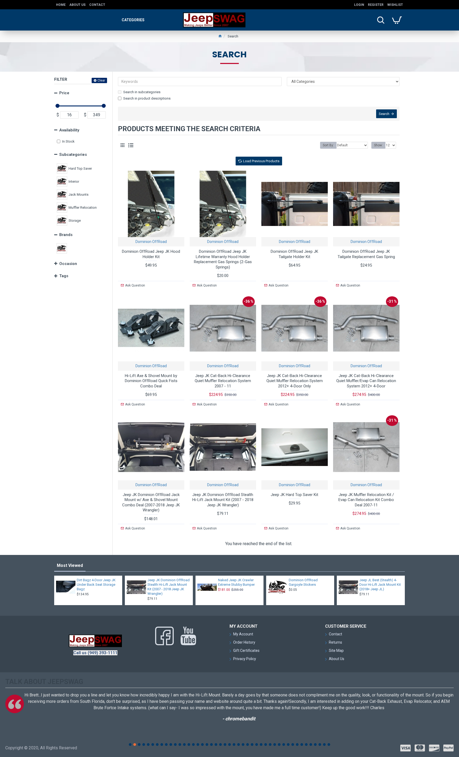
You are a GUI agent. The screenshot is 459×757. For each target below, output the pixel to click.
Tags (63, 275)
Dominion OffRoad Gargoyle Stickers (303, 582)
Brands (66, 234)
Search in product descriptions (147, 98)
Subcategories (73, 154)
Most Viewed (70, 565)
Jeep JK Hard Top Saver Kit (294, 494)
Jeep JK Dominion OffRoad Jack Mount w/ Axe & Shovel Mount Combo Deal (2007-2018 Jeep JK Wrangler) (151, 502)
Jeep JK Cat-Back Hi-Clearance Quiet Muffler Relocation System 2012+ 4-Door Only (294, 380)
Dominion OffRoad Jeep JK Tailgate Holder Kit (294, 254)
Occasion (68, 263)
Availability (69, 130)
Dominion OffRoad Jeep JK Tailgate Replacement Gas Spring (366, 254)
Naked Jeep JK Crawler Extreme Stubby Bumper (236, 582)
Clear (101, 80)
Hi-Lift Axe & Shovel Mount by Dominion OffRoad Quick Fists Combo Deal (151, 380)
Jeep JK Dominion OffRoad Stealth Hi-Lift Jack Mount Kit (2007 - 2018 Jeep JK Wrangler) (222, 499)
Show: (378, 145)
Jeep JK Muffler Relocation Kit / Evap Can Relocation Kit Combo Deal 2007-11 (366, 499)
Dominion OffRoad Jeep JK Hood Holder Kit (151, 254)
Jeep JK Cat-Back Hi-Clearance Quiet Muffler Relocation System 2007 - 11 (223, 380)
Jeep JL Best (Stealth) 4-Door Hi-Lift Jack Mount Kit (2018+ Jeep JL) (380, 584)
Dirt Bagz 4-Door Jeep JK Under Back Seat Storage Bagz (96, 584)
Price (64, 93)
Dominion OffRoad (151, 241)
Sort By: (328, 145)
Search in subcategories (141, 92)
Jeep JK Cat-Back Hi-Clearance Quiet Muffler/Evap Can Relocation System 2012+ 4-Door (366, 380)
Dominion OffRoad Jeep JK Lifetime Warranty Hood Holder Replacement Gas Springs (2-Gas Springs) (223, 259)
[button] (130, 744)
